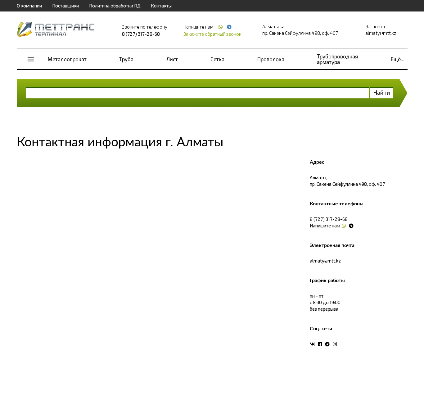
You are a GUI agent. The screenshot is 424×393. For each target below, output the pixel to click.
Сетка (217, 59)
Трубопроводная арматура (337, 59)
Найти (381, 92)
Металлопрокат (67, 59)
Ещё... (397, 59)
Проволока (270, 59)
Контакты (161, 5)
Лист (172, 59)
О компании (29, 5)
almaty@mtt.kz (380, 33)
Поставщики (65, 5)
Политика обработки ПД (115, 5)
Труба (126, 59)
